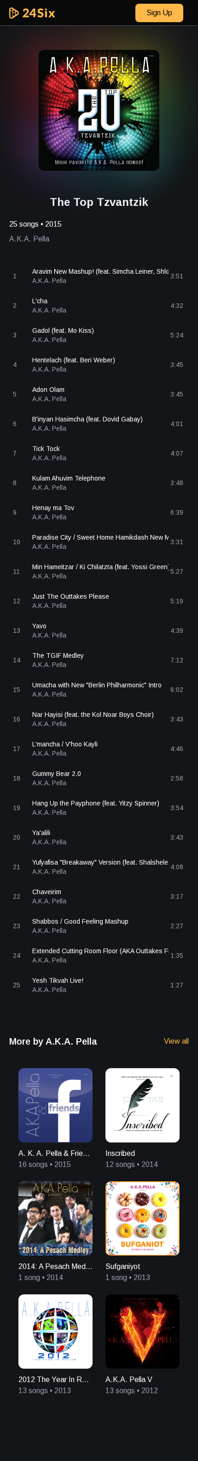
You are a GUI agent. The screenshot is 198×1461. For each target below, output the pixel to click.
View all (176, 1041)
